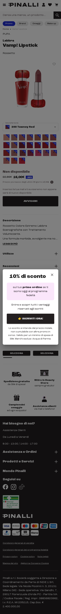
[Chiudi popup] (52, 275)
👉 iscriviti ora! (30, 318)
